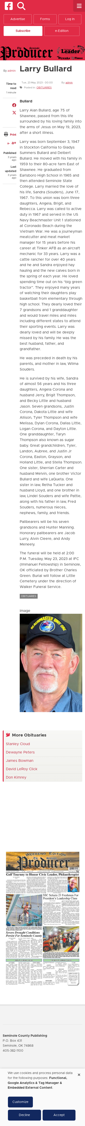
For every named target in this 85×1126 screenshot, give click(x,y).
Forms (45, 19)
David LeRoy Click (21, 769)
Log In (70, 19)
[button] (21, 6)
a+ (14, 143)
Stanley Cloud (18, 744)
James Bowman (19, 760)
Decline (24, 1115)
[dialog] (42, 1097)
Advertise (17, 19)
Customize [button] (20, 1102)
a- (8, 143)
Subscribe (23, 31)
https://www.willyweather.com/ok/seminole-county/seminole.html (37, 837)
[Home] (42, 52)
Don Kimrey (16, 777)
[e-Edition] (42, 918)
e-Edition (61, 31)
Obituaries (44, 87)
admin (11, 70)
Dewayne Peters (20, 752)
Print (13, 134)
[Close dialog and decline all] (78, 1073)
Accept (59, 1115)
